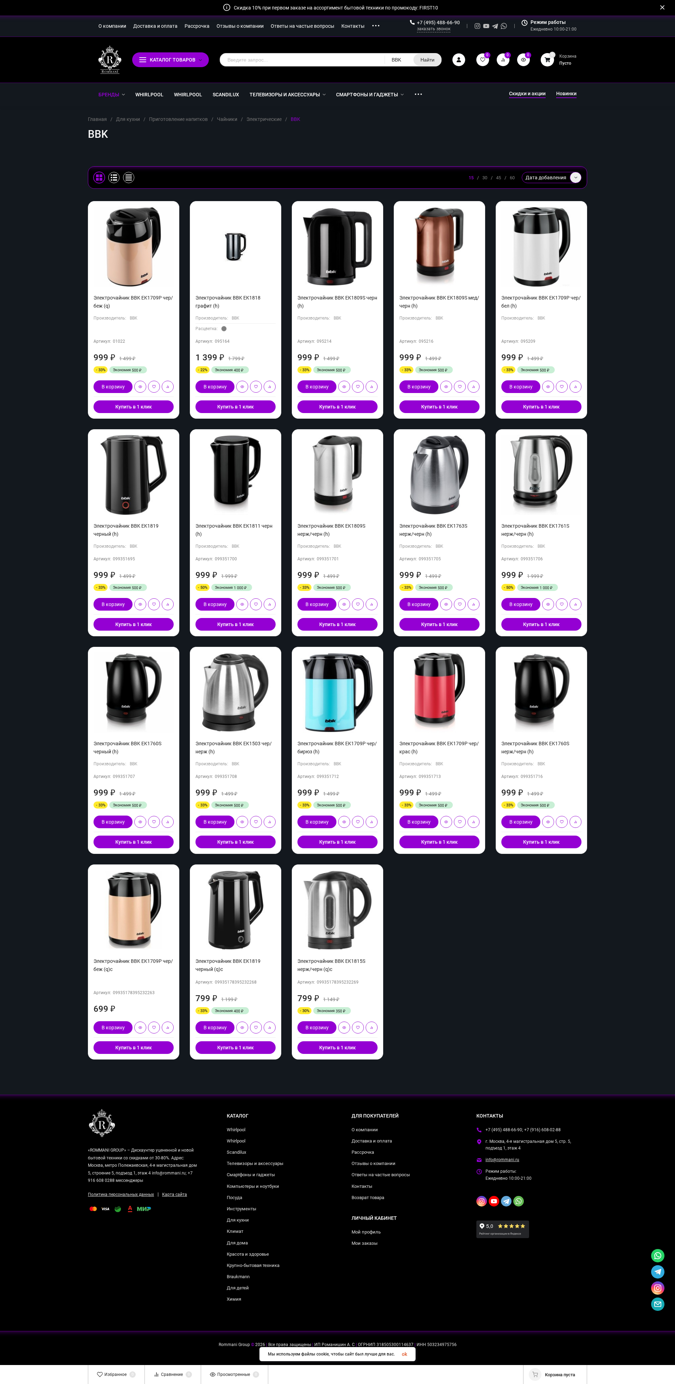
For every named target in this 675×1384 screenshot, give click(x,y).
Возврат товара (368, 1197)
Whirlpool (236, 1129)
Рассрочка (363, 1152)
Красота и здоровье (248, 1254)
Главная (97, 119)
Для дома (237, 1242)
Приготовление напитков (178, 119)
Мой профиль (366, 1232)
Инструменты (241, 1208)
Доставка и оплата (372, 1141)
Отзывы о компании (374, 1163)
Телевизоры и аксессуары (255, 1163)
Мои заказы (365, 1243)
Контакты (362, 1186)
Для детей (238, 1287)
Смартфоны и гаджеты (251, 1174)
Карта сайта (174, 1194)
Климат (235, 1231)
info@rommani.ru (502, 1159)
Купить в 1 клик (133, 407)
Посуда (234, 1197)
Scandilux (236, 1152)
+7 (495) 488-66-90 (438, 22)
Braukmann (238, 1276)
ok (404, 1354)
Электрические (264, 119)
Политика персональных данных (121, 1194)
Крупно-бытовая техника (253, 1265)
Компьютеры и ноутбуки (253, 1186)
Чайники (227, 119)
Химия (234, 1299)
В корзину (113, 387)
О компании (365, 1129)
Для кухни (128, 119)
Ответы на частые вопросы (381, 1174)
